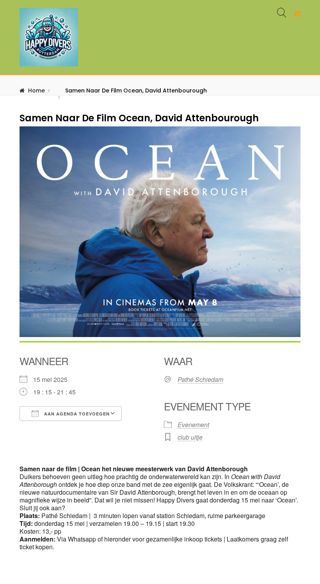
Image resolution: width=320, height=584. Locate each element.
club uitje (190, 437)
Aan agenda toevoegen (76, 414)
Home (36, 90)
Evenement (193, 424)
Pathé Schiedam (200, 379)
